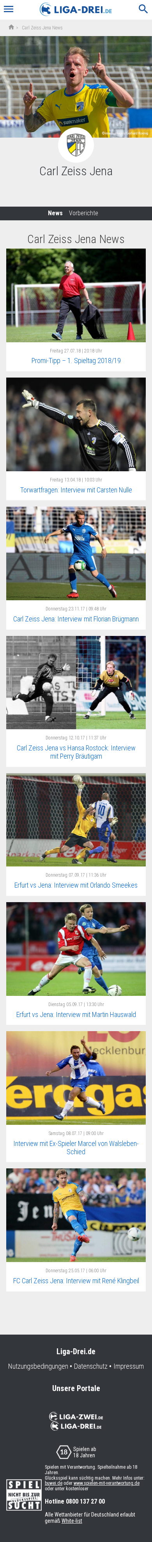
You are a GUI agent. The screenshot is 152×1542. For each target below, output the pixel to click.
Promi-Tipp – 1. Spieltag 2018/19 (76, 360)
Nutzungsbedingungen (38, 1366)
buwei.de (53, 1483)
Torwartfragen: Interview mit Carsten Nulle (76, 490)
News (55, 213)
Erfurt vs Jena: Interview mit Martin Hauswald (76, 1014)
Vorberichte (83, 213)
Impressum (128, 1366)
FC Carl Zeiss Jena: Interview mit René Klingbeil (76, 1281)
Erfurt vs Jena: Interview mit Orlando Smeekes (76, 885)
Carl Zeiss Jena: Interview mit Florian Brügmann (76, 619)
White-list (72, 1521)
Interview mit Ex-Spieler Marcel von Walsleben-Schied (76, 1147)
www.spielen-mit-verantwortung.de (107, 1483)
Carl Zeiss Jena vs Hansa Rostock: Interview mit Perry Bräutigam (76, 752)
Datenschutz (91, 1366)
